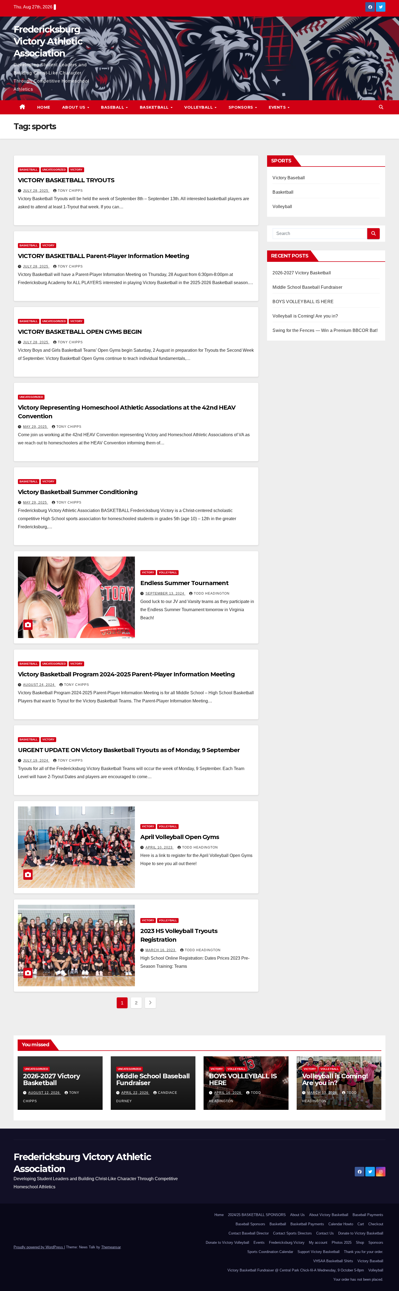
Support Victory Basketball (318, 1252)
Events (278, 107)
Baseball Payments (368, 1215)
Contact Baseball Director (249, 1233)
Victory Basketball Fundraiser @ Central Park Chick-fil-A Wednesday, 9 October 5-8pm (295, 1270)
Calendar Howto (340, 1224)
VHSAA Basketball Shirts (333, 1261)
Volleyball (199, 107)
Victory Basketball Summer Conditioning (78, 492)
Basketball (155, 107)
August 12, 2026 (44, 1093)
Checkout (375, 1224)
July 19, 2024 (36, 760)
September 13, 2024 (165, 593)
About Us (74, 107)
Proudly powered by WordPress (39, 1247)
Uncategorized (54, 169)
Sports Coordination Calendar (270, 1252)
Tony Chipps (70, 191)
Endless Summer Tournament (184, 583)
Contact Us (325, 1233)
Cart (360, 1224)
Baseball (113, 107)
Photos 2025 (342, 1242)
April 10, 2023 (159, 847)
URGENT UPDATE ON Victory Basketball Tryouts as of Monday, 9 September (129, 750)
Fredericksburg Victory (287, 1242)
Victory (76, 169)
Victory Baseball (289, 177)
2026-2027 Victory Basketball (302, 273)
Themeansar (111, 1247)
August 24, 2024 (39, 685)
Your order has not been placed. (358, 1279)
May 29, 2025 (35, 427)
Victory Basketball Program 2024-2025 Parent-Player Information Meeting (126, 674)
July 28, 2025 (36, 191)
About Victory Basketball (328, 1215)
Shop (360, 1242)
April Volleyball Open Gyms (179, 837)
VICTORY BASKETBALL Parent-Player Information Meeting (103, 256)
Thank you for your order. (363, 1252)
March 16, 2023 (160, 950)
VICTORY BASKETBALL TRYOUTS (66, 180)
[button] (381, 107)
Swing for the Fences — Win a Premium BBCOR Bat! (325, 330)
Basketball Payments (307, 1224)
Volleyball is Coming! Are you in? (305, 316)
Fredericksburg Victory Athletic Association (48, 41)
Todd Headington (212, 593)
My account (318, 1242)
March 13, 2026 (322, 1093)
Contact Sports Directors (292, 1233)
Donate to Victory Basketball (360, 1233)
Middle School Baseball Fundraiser (307, 287)
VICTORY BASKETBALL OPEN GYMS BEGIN (80, 331)
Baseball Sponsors (250, 1224)
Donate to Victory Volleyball (227, 1242)
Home (43, 107)
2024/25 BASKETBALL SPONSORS (257, 1215)
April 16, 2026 (228, 1093)
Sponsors (242, 107)
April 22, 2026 (135, 1093)
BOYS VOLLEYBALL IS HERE (303, 301)
